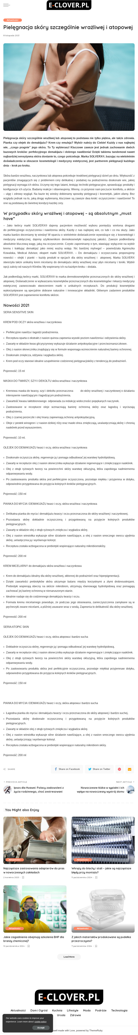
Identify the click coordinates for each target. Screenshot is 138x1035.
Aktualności (13, 20)
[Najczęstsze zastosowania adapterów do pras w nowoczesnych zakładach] (34, 840)
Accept (41, 1027)
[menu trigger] (7, 5)
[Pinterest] (119, 769)
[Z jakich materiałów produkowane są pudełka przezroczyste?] (103, 909)
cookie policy (40, 1022)
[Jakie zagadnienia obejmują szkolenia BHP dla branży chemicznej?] (34, 909)
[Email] (129, 769)
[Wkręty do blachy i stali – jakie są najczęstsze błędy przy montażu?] (103, 840)
